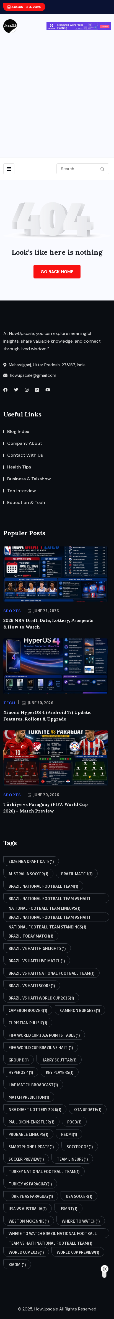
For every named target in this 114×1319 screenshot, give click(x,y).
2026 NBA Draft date (31, 861)
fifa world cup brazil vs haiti (41, 1047)
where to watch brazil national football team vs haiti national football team (53, 1234)
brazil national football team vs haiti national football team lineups (49, 899)
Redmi (69, 1134)
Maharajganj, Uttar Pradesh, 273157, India (47, 365)
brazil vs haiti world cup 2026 (41, 998)
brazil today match (31, 936)
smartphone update (31, 1146)
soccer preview (26, 1159)
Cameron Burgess (80, 1010)
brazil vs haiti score (32, 985)
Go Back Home (57, 272)
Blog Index (18, 431)
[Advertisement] (57, 92)
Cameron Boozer (28, 1010)
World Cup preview (78, 1252)
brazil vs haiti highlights (37, 948)
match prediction (29, 1097)
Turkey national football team (44, 1171)
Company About (24, 443)
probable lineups (28, 1134)
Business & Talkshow (29, 479)
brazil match (76, 873)
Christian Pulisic (28, 1022)
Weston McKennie (29, 1221)
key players (59, 1072)
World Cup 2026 (26, 1252)
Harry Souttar (59, 1060)
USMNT (68, 1208)
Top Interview (21, 491)
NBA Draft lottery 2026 (35, 1109)
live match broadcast (33, 1084)
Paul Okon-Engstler (31, 1122)
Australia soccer (28, 873)
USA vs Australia (27, 1208)
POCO (74, 1122)
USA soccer (79, 1196)
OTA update (87, 1109)
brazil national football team (43, 886)
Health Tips (19, 467)
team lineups (72, 1159)
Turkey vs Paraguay (30, 1184)
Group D (18, 1060)
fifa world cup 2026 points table (44, 1035)
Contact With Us (25, 455)
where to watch (81, 1221)
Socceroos (80, 1146)
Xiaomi (17, 1264)
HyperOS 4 (21, 1072)
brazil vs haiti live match (37, 960)
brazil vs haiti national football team (51, 973)
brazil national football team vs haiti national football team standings (49, 918)
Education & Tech (26, 502)
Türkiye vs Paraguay (31, 1196)
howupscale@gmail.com (32, 375)
